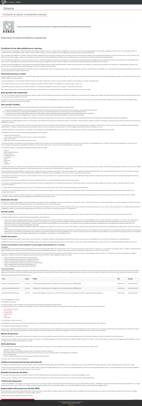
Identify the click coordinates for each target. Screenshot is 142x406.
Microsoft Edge (8, 311)
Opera (5, 315)
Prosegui (71, 404)
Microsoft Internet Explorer (11, 309)
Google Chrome (8, 312)
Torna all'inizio (136, 399)
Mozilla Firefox (8, 314)
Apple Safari (7, 317)
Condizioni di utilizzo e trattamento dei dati (71, 402)
